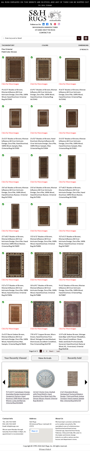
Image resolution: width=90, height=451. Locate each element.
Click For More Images (10, 84)
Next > (51, 351)
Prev (4, 382)
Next (86, 382)
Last (58, 351)
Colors (45, 45)
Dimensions (83, 45)
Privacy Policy (45, 449)
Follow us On (35, 24)
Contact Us (45, 32)
